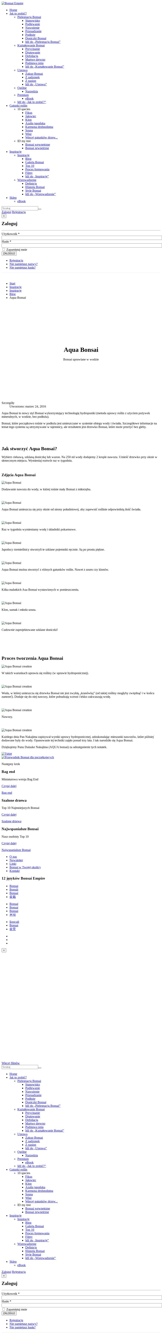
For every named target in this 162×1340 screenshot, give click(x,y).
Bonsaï (13, 904)
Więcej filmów (11, 1063)
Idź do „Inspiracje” (37, 176)
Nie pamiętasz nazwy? (23, 264)
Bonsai (13, 886)
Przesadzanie (33, 31)
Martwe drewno (35, 59)
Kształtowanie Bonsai (31, 45)
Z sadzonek (32, 77)
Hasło (6, 241)
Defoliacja (31, 56)
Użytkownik (11, 234)
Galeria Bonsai (34, 162)
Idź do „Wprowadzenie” (40, 194)
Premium (23, 95)
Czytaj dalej (9, 786)
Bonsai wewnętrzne (37, 144)
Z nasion (30, 80)
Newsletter (16, 860)
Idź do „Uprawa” (36, 84)
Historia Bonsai (35, 187)
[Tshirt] (7, 753)
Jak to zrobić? (18, 13)
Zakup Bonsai (34, 73)
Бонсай (14, 921)
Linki (12, 863)
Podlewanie (32, 24)
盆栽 (12, 896)
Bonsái (13, 889)
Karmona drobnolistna (39, 126)
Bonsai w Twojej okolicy (25, 867)
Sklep (13, 197)
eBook (29, 98)
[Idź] (39, 209)
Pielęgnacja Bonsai (29, 17)
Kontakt (14, 870)
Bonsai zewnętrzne (37, 148)
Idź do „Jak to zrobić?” (31, 102)
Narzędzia (31, 91)
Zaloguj (6, 212)
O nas (13, 856)
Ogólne (22, 88)
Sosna (29, 130)
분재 (12, 914)
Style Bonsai (33, 190)
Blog (28, 158)
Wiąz (28, 134)
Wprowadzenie (26, 180)
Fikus (28, 112)
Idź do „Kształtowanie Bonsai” (44, 66)
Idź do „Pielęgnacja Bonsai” (42, 41)
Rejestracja (19, 212)
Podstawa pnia (34, 63)
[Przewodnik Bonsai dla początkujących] (28, 757)
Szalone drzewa (11, 821)
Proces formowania (37, 169)
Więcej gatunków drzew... (41, 137)
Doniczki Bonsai (35, 38)
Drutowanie (32, 52)
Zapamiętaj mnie (16, 249)
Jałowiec (30, 116)
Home (13, 10)
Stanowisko (32, 20)
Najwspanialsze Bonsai (16, 850)
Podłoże (30, 34)
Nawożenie (32, 27)
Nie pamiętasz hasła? (22, 267)
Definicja (31, 183)
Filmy (29, 173)
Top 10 (29, 165)
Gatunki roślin (18, 105)
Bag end (7, 792)
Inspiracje (15, 151)
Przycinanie (32, 49)
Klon (28, 119)
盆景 (12, 929)
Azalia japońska (35, 123)
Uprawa (22, 70)
